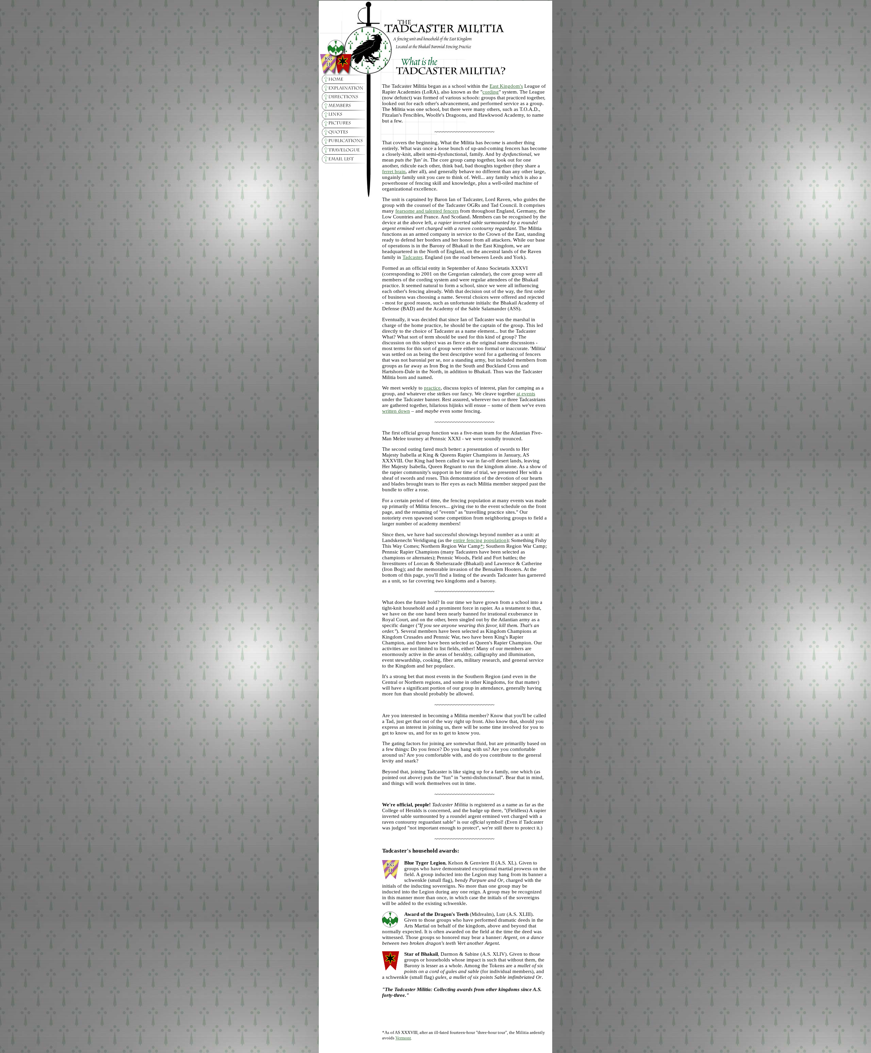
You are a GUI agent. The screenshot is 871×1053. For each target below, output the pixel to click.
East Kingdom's (506, 86)
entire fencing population (480, 540)
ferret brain (394, 171)
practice (432, 388)
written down (396, 411)
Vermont (403, 1037)
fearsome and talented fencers (427, 211)
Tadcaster (412, 257)
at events (525, 393)
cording (490, 92)
